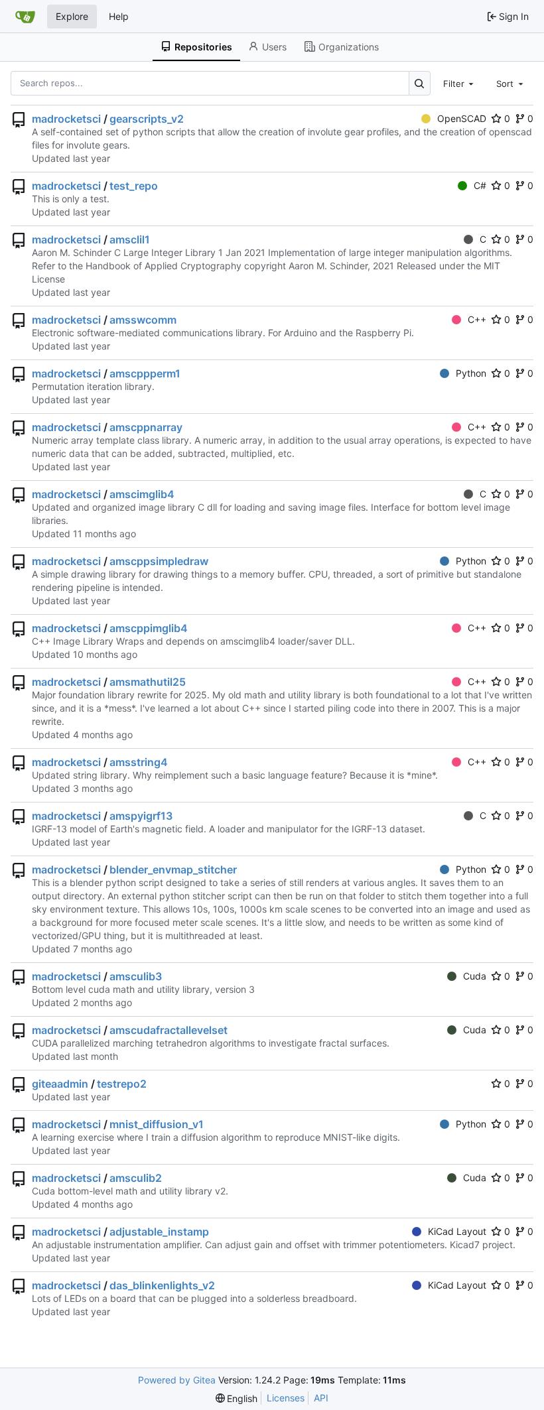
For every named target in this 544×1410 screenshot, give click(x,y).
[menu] (237, 1398)
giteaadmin (60, 1083)
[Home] (25, 17)
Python (471, 373)
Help (119, 16)
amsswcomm (142, 319)
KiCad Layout (457, 1231)
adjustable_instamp (159, 1231)
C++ (477, 319)
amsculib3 (135, 976)
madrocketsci (66, 118)
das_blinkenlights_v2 (162, 1285)
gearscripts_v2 (146, 118)
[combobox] (459, 83)
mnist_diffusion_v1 (156, 1124)
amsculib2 (135, 1178)
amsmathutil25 (147, 681)
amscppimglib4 (148, 628)
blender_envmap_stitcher (173, 869)
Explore (72, 16)
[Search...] (420, 83)
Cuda (474, 976)
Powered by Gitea (177, 1379)
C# (480, 185)
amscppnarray (145, 427)
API (321, 1397)
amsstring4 (138, 762)
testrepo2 (122, 1083)
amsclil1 (129, 239)
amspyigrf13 (140, 815)
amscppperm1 (144, 373)
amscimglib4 (141, 494)
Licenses (286, 1397)
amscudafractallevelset (168, 1030)
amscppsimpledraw (158, 561)
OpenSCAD (461, 118)
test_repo (133, 185)
